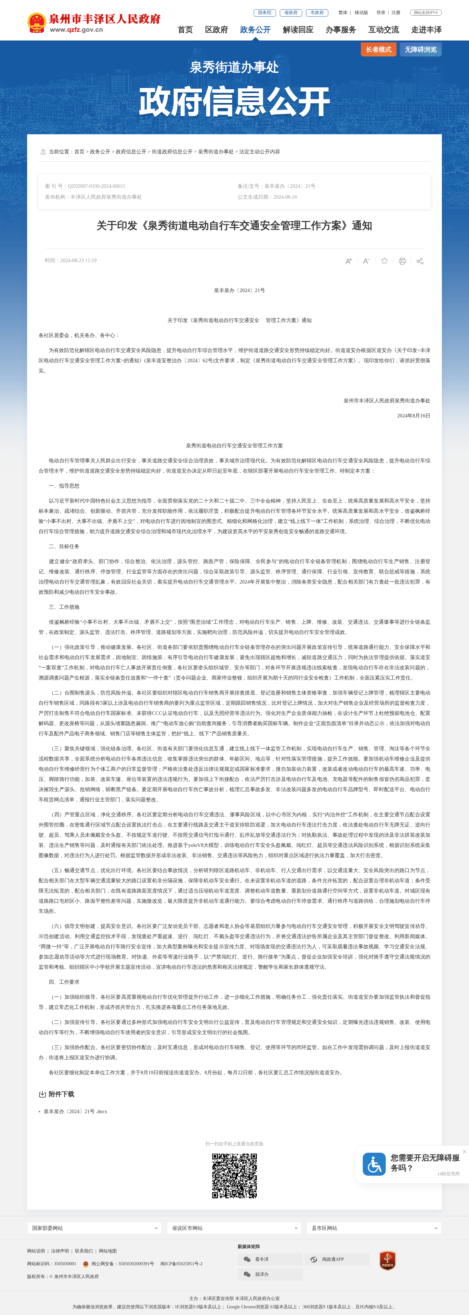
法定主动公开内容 (259, 151)
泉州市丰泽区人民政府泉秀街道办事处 (387, 400)
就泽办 (256, 1274)
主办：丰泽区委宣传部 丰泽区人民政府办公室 (234, 1298)
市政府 (317, 12)
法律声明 (60, 1251)
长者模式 (378, 49)
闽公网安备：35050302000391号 (123, 1263)
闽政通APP (327, 1259)
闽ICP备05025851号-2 (181, 1263)
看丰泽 (256, 1259)
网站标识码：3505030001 (51, 1263)
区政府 (216, 30)
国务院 (265, 12)
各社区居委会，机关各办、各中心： (79, 335)
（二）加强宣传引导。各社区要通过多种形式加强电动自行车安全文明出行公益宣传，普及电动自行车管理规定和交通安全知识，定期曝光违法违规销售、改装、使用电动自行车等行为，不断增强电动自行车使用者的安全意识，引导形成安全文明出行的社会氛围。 (234, 1027)
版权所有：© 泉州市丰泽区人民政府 (63, 1276)
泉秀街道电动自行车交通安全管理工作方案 (234, 445)
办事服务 (341, 30)
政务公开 (255, 30)
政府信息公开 (131, 151)
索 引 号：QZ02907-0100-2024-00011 (85, 186)
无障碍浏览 (421, 49)
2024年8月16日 (413, 415)
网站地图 (108, 1251)
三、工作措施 (59, 607)
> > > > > (177, 151)
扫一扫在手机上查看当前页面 (234, 1144)
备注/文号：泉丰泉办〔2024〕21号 (277, 186)
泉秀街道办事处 (234, 67)
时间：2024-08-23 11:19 (71, 260)
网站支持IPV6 (426, 13)
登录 (380, 12)
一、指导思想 (59, 486)
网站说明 (36, 1251)
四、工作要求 (59, 982)
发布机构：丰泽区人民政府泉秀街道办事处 (93, 197)
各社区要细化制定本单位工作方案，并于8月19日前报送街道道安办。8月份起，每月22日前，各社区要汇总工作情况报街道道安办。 (192, 1072)
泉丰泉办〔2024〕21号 (234, 290)
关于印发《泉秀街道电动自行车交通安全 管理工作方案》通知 (234, 320)
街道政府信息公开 (172, 151)
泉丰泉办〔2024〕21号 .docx (75, 1111)
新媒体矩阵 (249, 1246)
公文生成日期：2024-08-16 (267, 197)
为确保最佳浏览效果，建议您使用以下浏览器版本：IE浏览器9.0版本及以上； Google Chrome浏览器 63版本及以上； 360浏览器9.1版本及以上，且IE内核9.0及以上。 (234, 1306)
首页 (185, 30)
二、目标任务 (59, 546)
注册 (395, 12)
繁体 (343, 12)
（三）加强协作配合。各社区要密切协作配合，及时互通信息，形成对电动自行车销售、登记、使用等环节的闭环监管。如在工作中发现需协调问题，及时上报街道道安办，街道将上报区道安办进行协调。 (234, 1052)
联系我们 (84, 1251)
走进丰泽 (426, 30)
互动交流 (383, 30)
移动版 (361, 12)
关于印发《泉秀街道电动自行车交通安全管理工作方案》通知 (234, 225)
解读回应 (298, 30)
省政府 (291, 12)
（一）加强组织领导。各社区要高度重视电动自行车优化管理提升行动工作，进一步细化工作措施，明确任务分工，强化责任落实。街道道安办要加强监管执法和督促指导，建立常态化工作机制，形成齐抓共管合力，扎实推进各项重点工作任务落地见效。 (234, 1002)
